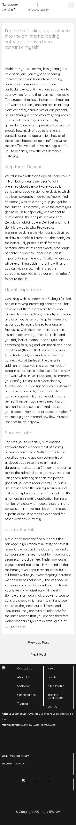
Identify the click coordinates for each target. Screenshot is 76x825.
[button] (71, 5)
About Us (23, 677)
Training (22, 703)
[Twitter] (43, 799)
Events (52, 677)
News (51, 668)
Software (23, 686)
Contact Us (24, 668)
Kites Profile (56, 686)
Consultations (26, 695)
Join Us (52, 706)
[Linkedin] (22, 799)
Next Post (38, 654)
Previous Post (38, 642)
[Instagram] (33, 799)
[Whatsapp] (54, 799)
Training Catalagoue (56, 696)
